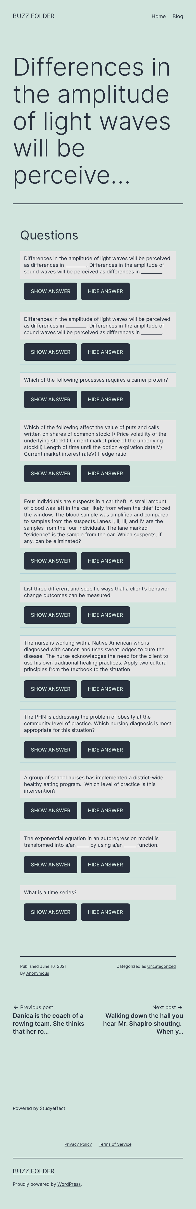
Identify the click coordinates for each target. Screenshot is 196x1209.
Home (159, 16)
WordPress (69, 1184)
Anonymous (37, 973)
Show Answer (50, 291)
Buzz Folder (33, 16)
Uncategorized (161, 966)
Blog (178, 16)
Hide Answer (105, 291)
